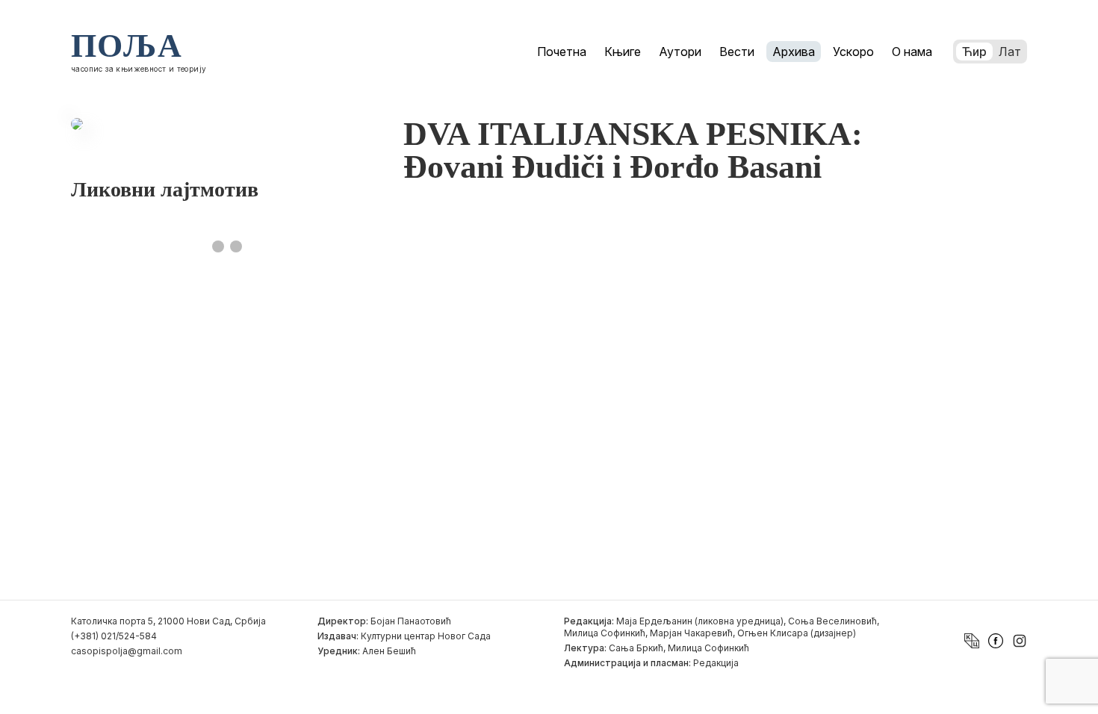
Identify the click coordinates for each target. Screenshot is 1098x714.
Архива (793, 51)
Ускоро (853, 51)
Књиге (622, 51)
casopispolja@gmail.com (126, 650)
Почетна (561, 51)
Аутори (680, 51)
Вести (736, 51)
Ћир (974, 51)
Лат (1010, 51)
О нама (912, 51)
